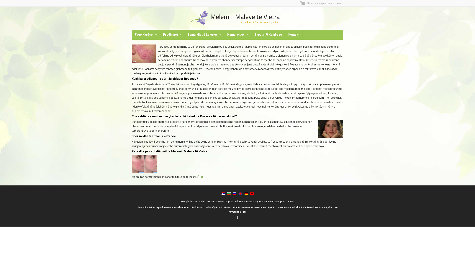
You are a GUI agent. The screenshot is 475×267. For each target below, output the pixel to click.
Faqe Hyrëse (144, 34)
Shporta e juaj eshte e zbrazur (324, 3)
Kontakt (293, 34)
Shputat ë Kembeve (268, 34)
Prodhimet (170, 34)
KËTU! (199, 176)
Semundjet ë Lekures (203, 34)
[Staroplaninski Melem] (237, 17)
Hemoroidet (236, 34)
